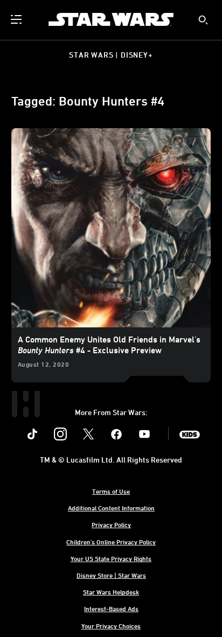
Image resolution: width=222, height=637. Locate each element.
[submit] (203, 20)
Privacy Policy (111, 524)
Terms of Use (111, 491)
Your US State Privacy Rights (111, 558)
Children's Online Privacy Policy (111, 541)
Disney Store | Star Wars (111, 575)
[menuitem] (17, 19)
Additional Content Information (111, 508)
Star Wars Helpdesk (111, 592)
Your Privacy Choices (111, 625)
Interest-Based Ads (111, 608)
